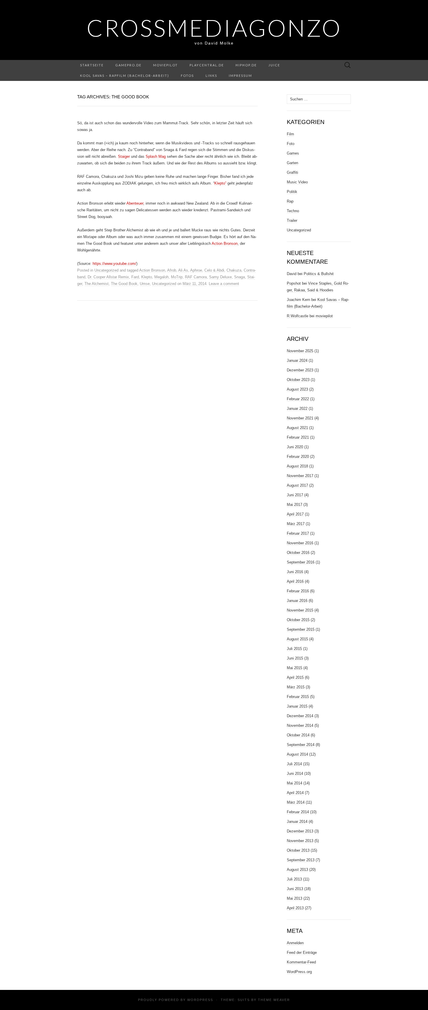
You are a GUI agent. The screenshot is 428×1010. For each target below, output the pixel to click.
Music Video (297, 182)
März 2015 (296, 687)
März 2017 (296, 524)
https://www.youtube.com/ (114, 263)
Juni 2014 (295, 773)
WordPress (200, 1000)
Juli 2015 (294, 648)
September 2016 (300, 562)
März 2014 (296, 802)
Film (290, 134)
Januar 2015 (297, 706)
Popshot (294, 283)
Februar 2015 (298, 696)
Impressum (240, 75)
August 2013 (297, 869)
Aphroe (196, 270)
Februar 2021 (298, 437)
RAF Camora (196, 277)
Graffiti (292, 172)
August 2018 (297, 466)
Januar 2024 (297, 360)
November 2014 (300, 725)
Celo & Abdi (214, 270)
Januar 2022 (297, 408)
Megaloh (161, 277)
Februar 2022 (298, 399)
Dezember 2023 (300, 370)
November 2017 (300, 476)
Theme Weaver (274, 1000)
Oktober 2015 (298, 620)
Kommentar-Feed (301, 962)
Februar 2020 (298, 456)
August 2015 (297, 639)
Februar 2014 (298, 812)
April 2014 (295, 793)
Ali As (183, 270)
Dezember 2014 (300, 716)
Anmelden (295, 943)
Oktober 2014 (298, 735)
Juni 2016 (295, 572)
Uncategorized (106, 270)
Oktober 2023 (298, 380)
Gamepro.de (128, 65)
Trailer (292, 220)
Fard (135, 277)
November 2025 (300, 351)
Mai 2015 (294, 668)
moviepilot (165, 65)
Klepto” (220, 183)
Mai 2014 (294, 783)
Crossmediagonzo (214, 28)
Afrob (171, 270)
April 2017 (295, 514)
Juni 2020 (295, 447)
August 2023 (297, 389)
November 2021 (300, 418)
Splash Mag (156, 156)
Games (293, 153)
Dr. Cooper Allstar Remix (108, 277)
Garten (292, 163)
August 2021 (297, 428)
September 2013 (300, 860)
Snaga (239, 277)
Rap (290, 201)
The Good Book (124, 283)
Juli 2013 (294, 879)
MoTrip (177, 277)
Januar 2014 (297, 821)
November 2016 (300, 543)
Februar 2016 (298, 591)
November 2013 (300, 841)
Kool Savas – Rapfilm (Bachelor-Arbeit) (124, 75)
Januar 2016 (297, 600)
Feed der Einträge (302, 952)
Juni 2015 (295, 658)
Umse (145, 283)
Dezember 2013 (300, 831)
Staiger (124, 156)
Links (211, 75)
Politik (292, 191)
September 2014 (300, 745)
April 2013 (295, 908)
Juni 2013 (295, 889)
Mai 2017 (294, 504)
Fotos (187, 75)
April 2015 (295, 677)
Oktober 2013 (298, 850)
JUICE (274, 65)
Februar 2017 (298, 533)
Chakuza (234, 270)
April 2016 (295, 581)
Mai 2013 (294, 898)
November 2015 (300, 610)
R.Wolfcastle (297, 316)
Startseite (92, 65)
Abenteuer (134, 203)
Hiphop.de (246, 65)
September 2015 (300, 629)
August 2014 (297, 754)
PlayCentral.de (207, 65)
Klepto (146, 277)
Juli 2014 (294, 764)
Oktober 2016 (298, 552)
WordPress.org (299, 972)
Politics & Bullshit (319, 274)
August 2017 (297, 485)
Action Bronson (225, 243)
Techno (293, 211)
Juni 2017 (295, 495)
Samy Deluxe (220, 277)
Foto (290, 143)
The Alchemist (96, 283)
